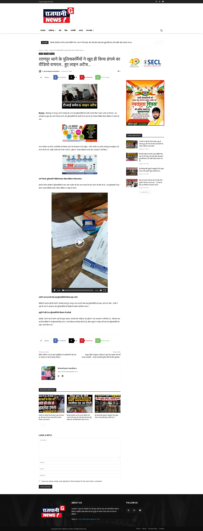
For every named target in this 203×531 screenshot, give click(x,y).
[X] (159, 1)
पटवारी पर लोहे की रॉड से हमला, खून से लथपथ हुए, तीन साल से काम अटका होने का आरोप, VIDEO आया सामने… (51, 417)
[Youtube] (163, 1)
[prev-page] (40, 425)
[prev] (156, 42)
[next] (160, 42)
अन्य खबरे (70, 412)
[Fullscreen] (104, 290)
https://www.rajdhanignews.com (68, 371)
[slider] (77, 290)
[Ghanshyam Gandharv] (40, 71)
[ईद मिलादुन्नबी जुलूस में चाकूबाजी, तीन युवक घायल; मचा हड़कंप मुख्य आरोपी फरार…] (108, 404)
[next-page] (44, 425)
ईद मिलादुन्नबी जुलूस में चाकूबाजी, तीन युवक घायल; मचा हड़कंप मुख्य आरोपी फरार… (75, 42)
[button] (161, 30)
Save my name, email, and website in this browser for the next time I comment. (72, 481)
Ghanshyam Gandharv (52, 71)
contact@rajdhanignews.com (89, 519)
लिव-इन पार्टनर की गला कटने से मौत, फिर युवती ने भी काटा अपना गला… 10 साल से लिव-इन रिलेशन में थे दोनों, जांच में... (150, 182)
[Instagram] (156, 1)
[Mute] (101, 290)
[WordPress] (62, 376)
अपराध (46, 50)
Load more (144, 192)
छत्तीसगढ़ (46, 53)
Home (41, 50)
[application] (80, 243)
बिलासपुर (52, 53)
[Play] (54, 290)
